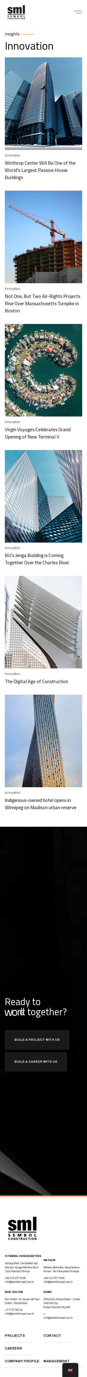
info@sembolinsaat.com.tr (19, 1282)
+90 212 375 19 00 (15, 1278)
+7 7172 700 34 (13, 1310)
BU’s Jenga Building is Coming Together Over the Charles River (37, 558)
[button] (77, 12)
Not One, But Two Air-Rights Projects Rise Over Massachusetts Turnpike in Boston (42, 303)
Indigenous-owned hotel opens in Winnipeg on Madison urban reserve (40, 803)
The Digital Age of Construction (37, 681)
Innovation (12, 155)
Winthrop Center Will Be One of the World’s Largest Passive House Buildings (40, 170)
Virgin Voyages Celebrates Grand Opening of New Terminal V (38, 433)
